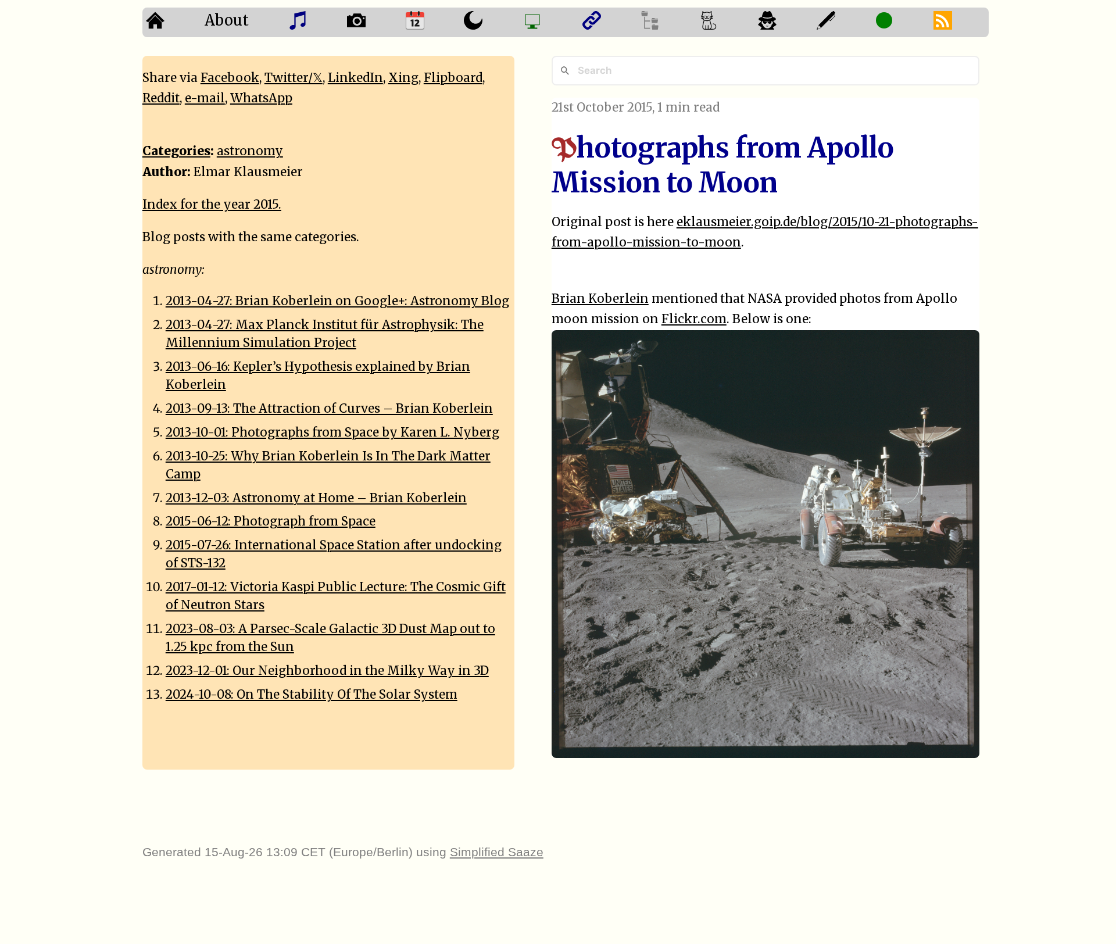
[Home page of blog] (171, 22)
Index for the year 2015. (211, 204)
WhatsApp (261, 98)
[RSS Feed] (959, 22)
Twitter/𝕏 (293, 77)
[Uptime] (900, 22)
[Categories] (725, 22)
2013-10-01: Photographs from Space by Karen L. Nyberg (332, 432)
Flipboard (453, 77)
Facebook (230, 77)
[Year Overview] (431, 22)
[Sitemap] (666, 22)
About (227, 20)
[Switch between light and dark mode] (489, 22)
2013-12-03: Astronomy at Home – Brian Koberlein (316, 498)
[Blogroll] (608, 22)
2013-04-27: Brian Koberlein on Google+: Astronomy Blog (337, 301)
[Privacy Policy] (783, 22)
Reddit (161, 98)
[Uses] (549, 22)
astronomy (250, 151)
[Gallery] (373, 22)
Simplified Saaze (496, 852)
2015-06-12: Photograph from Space (270, 521)
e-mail (205, 98)
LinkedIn (355, 77)
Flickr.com (694, 319)
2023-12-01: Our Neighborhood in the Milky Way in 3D (327, 670)
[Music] (314, 22)
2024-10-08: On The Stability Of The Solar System (311, 694)
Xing (403, 77)
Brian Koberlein (600, 298)
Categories (176, 151)
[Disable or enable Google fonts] (842, 22)
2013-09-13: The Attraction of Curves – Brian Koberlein (329, 408)
